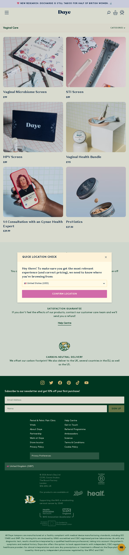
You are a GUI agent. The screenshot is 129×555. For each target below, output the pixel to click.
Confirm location (64, 294)
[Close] (106, 257)
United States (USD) (38, 283)
